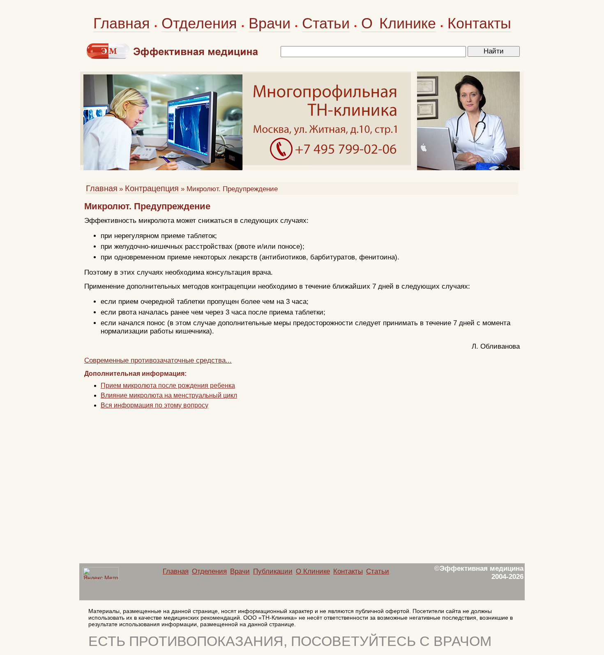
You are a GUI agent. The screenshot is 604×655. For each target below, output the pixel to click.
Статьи (326, 23)
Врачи (269, 23)
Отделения (199, 23)
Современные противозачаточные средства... (158, 360)
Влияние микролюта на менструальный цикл (169, 395)
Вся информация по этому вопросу (154, 405)
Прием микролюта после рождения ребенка (168, 385)
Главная (121, 23)
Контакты (479, 23)
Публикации (273, 571)
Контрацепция (152, 188)
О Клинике (398, 23)
